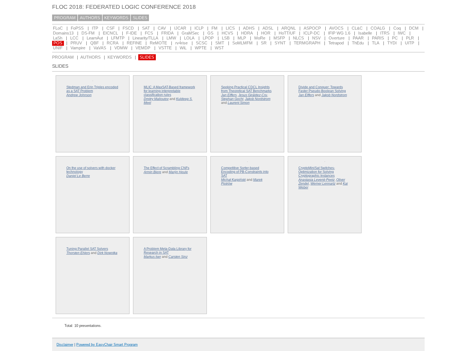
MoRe (259, 38)
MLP (242, 38)
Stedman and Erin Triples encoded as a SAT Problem (92, 89)
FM (214, 28)
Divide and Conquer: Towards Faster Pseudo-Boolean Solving (322, 89)
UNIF (58, 48)
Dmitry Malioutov (156, 99)
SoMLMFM (242, 43)
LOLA (189, 38)
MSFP (279, 38)
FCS (149, 33)
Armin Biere (152, 172)
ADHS (249, 28)
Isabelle (365, 33)
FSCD (128, 28)
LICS (230, 28)
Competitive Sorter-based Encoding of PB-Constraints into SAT (245, 172)
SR (264, 43)
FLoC (58, 28)
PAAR (358, 38)
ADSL (268, 28)
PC (395, 38)
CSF (110, 28)
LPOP (208, 38)
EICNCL (110, 33)
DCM (414, 28)
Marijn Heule (178, 172)
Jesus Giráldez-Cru (252, 95)
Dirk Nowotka (107, 253)
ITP (95, 28)
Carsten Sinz (178, 257)
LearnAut (95, 38)
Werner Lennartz (323, 184)
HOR (265, 33)
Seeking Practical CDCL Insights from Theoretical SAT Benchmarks (246, 89)
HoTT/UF (287, 33)
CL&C (357, 28)
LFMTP (118, 38)
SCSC (201, 43)
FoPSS (77, 28)
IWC (402, 33)
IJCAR (180, 28)
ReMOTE (158, 43)
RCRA (113, 43)
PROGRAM (65, 18)
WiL (183, 48)
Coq (397, 28)
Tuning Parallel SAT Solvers (87, 249)
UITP (409, 43)
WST (219, 48)
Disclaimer (65, 345)
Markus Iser (152, 257)
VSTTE (165, 48)
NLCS (298, 38)
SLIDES (140, 18)
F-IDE (131, 33)
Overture (337, 38)
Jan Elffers (229, 95)
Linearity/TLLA (145, 38)
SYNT (280, 43)
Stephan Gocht (232, 99)
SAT (146, 28)
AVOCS (336, 28)
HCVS (227, 33)
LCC (74, 38)
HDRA (247, 33)
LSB (226, 38)
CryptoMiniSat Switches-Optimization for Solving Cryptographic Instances (316, 172)
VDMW (121, 48)
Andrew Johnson (79, 95)
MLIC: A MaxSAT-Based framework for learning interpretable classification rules (169, 91)
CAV (162, 28)
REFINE (134, 43)
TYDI (392, 43)
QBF (94, 43)
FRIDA (167, 33)
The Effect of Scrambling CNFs (166, 168)
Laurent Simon (239, 103)
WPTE (201, 48)
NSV (316, 38)
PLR (410, 38)
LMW (171, 38)
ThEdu (358, 43)
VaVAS (100, 48)
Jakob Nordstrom (257, 99)
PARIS (378, 38)
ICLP (199, 28)
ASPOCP (312, 28)
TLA (375, 43)
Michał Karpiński (233, 180)
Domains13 (63, 33)
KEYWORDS (116, 18)
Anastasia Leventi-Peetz (316, 180)
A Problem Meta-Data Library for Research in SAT (167, 251)
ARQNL (288, 28)
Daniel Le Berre (78, 176)
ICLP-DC (311, 33)
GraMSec (190, 33)
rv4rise (181, 43)
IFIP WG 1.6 (339, 33)
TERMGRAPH (307, 43)
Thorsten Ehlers (78, 253)
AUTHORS (90, 18)
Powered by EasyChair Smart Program (107, 345)
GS (210, 33)
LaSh (57, 38)
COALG (378, 28)
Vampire (77, 48)
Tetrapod (336, 43)
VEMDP (143, 48)
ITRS (385, 33)
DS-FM (88, 33)
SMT (219, 43)
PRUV (76, 43)
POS (57, 43)
